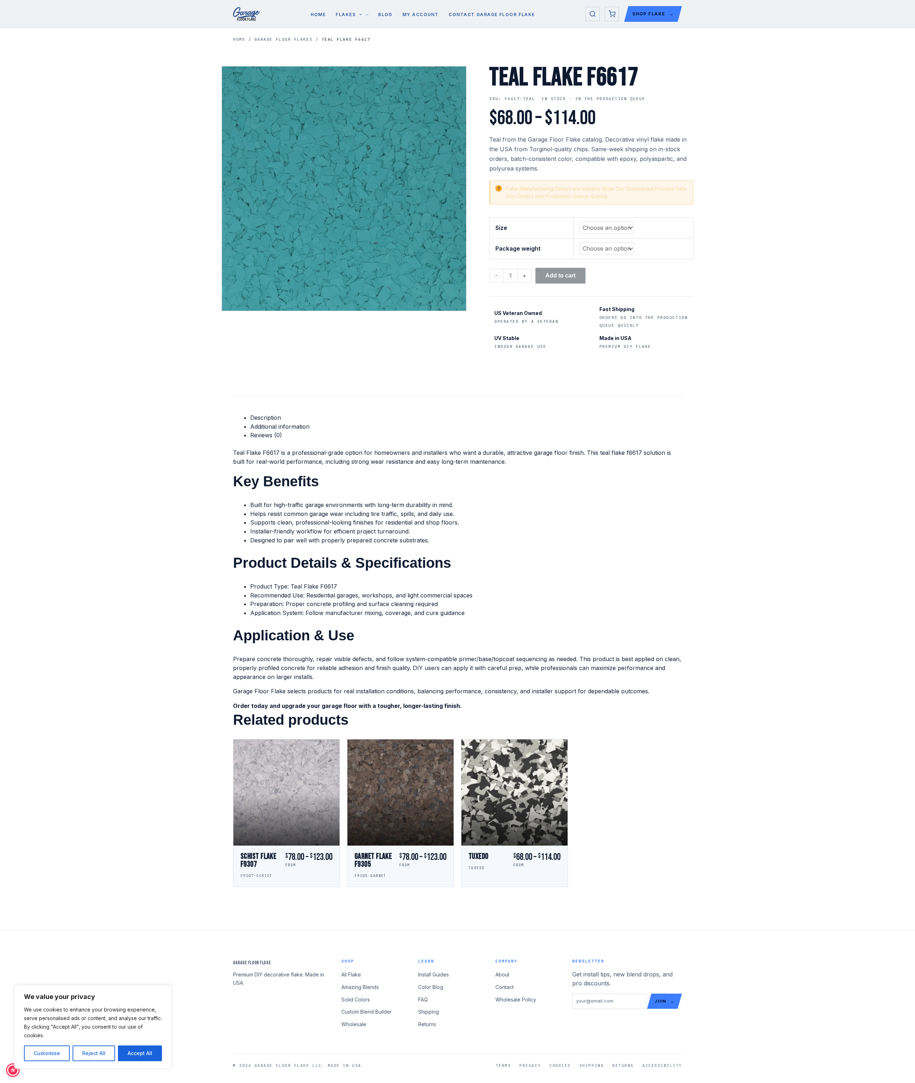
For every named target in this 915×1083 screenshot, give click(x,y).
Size (501, 227)
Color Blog (430, 987)
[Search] (592, 14)
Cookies (560, 1065)
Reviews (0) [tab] (266, 435)
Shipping (428, 1012)
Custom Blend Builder (366, 1012)
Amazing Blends (360, 987)
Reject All (93, 1053)
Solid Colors (355, 999)
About (502, 974)
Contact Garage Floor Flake (492, 14)
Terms (503, 1065)
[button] (359, 14)
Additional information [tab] (280, 426)
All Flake (351, 974)
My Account (420, 14)
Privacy (530, 1065)
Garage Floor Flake (252, 963)
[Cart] (612, 14)
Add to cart (560, 275)
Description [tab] (265, 417)
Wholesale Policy (515, 999)
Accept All (140, 1053)
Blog (385, 14)
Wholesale (353, 1024)
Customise (47, 1053)
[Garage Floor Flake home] (246, 14)
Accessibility (662, 1065)
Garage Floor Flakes (283, 39)
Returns (427, 1024)
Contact (504, 987)
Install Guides (433, 974)
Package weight (517, 248)
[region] (93, 1027)
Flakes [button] (346, 14)
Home (318, 14)
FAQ (423, 999)
